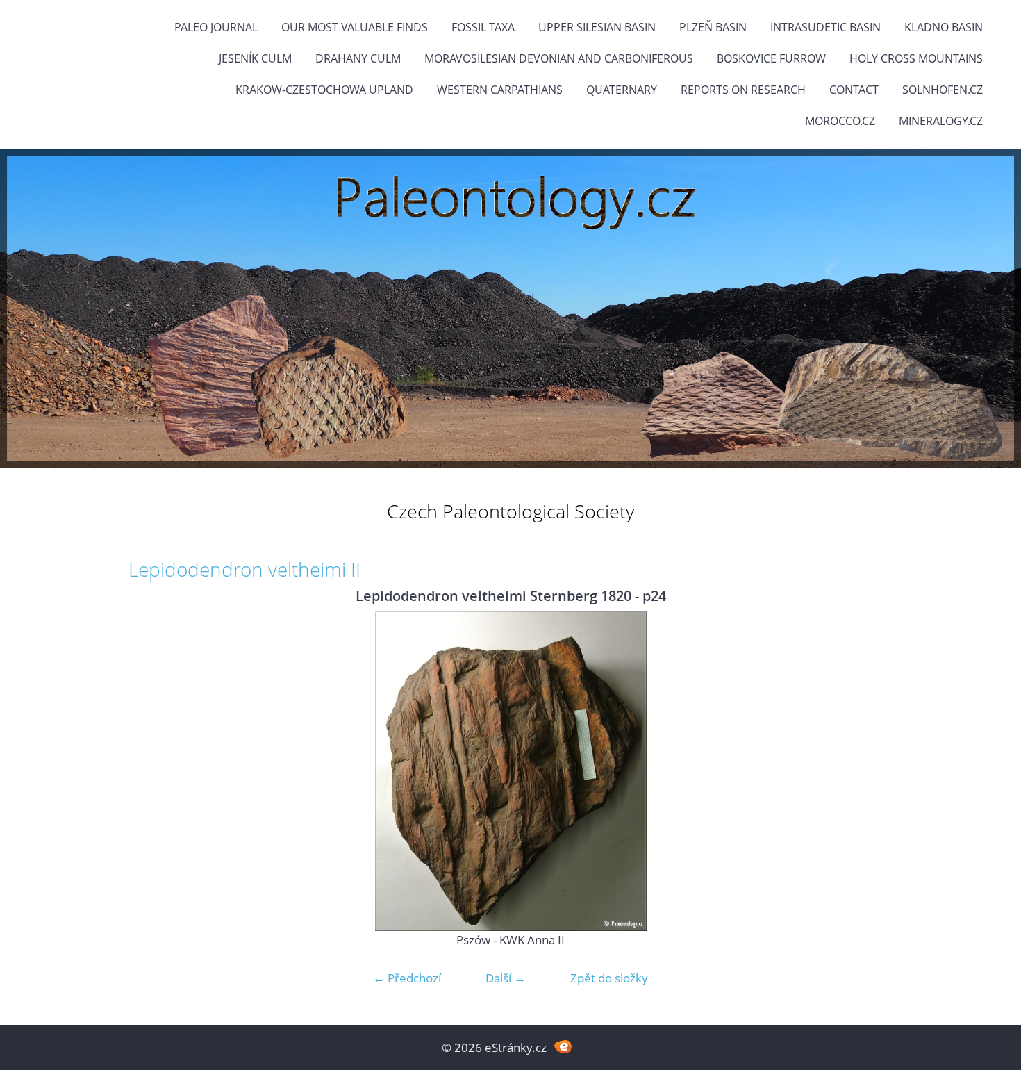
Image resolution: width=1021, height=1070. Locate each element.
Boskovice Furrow (771, 58)
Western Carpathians (500, 89)
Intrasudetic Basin (825, 27)
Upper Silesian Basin (597, 27)
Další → (505, 978)
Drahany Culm (358, 58)
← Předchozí (407, 978)
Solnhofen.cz (942, 89)
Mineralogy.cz (941, 121)
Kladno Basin (943, 27)
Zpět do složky (609, 978)
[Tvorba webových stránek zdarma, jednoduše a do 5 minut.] (563, 1046)
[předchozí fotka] (151, 771)
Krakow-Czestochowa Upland (324, 89)
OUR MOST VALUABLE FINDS (354, 27)
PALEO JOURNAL (216, 27)
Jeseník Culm (255, 58)
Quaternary (621, 89)
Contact (854, 89)
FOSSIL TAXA (483, 27)
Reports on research (743, 89)
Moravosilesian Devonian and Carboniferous (558, 58)
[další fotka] (870, 771)
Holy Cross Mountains (916, 58)
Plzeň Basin (713, 27)
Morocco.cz (840, 121)
